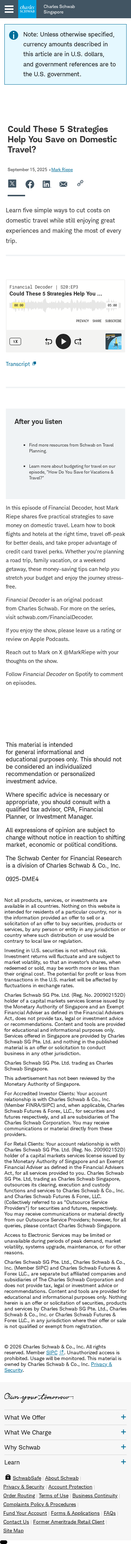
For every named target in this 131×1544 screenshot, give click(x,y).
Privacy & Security (23, 1487)
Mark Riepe (62, 169)
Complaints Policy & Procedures (39, 1504)
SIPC (51, 1352)
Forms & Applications (75, 1513)
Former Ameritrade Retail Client (68, 1522)
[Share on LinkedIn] (47, 184)
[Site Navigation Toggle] (9, 9)
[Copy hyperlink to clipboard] (81, 184)
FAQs (110, 1513)
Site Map (13, 1530)
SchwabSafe (27, 1478)
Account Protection (70, 1487)
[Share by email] (64, 184)
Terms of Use (53, 1495)
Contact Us (16, 1522)
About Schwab (62, 1478)
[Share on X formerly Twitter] (13, 184)
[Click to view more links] (123, 1417)
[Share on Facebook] (30, 184)
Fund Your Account (25, 1513)
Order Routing (19, 1495)
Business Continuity (95, 1495)
